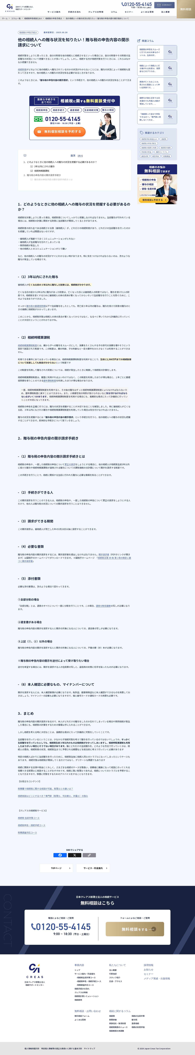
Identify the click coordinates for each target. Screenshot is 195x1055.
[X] (74, 855)
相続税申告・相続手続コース (31, 825)
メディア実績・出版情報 (157, 978)
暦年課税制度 (49, 380)
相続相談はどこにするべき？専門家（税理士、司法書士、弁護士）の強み (53, 795)
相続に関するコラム (120, 1011)
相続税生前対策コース (86, 977)
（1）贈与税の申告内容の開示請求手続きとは (51, 179)
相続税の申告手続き (28, 32)
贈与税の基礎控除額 (36, 306)
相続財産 (22, 69)
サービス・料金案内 (93, 868)
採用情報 (148, 965)
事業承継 (113, 1019)
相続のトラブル (161, 152)
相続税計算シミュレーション (87, 996)
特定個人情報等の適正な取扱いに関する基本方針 (61, 1048)
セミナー (129, 12)
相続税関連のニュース (118, 1027)
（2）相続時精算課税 (39, 170)
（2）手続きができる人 (40, 183)
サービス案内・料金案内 (85, 973)
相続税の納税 (166, 148)
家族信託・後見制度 (117, 1023)
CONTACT (167, 5)
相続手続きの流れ (82, 988)
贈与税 (134, 1019)
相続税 (163, 139)
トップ (77, 970)
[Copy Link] (89, 855)
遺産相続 (135, 1023)
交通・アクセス (115, 981)
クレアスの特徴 (95, 12)
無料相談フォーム (82, 1016)
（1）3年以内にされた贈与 (42, 166)
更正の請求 (70, 464)
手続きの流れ (74, 12)
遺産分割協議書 (103, 605)
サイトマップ (89, 1048)
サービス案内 (54, 12)
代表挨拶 (113, 973)
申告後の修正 (146, 152)
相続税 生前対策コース (29, 817)
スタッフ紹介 (114, 977)
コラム (114, 12)
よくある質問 (147, 12)
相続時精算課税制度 (27, 345)
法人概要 (165, 12)
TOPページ (56, 868)
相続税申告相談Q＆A (149, 139)
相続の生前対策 (138, 1016)
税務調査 (166, 156)
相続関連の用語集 (116, 1030)
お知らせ (148, 969)
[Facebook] (60, 855)
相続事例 (78, 999)
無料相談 (185, 9)
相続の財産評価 (138, 1027)
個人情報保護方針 (32, 1048)
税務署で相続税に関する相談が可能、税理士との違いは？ (45, 788)
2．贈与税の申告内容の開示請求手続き (42, 175)
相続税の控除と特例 (148, 148)
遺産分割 (144, 156)
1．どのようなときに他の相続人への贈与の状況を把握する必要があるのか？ (60, 162)
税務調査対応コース (27, 832)
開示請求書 (104, 554)
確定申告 (155, 156)
